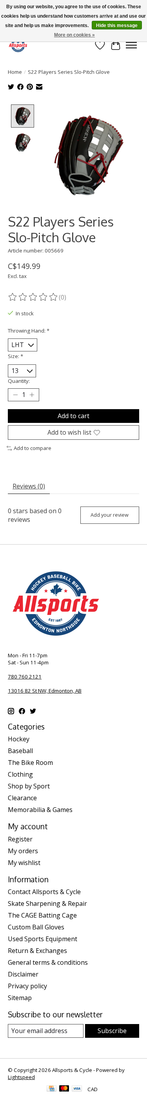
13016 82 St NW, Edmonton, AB (45, 690)
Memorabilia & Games (40, 809)
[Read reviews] (33, 297)
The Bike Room (30, 762)
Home (15, 71)
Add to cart (73, 416)
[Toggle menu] (131, 45)
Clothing (20, 774)
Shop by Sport (29, 786)
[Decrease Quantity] (15, 395)
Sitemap (20, 997)
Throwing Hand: (28, 330)
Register (20, 839)
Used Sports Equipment (42, 939)
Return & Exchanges (37, 950)
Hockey (18, 739)
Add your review (110, 514)
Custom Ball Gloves (36, 927)
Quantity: (19, 380)
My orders (23, 851)
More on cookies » (74, 35)
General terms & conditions (48, 962)
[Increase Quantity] (32, 395)
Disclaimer (23, 974)
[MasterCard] (64, 1089)
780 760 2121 (25, 676)
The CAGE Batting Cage (42, 915)
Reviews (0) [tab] (29, 486)
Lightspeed (21, 1077)
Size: (15, 356)
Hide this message (117, 25)
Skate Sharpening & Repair (47, 903)
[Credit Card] (51, 1089)
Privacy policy (27, 986)
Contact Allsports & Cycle (44, 891)
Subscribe (112, 1030)
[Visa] (77, 1089)
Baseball (20, 750)
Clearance (22, 798)
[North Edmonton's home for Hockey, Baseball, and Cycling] (18, 45)
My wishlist (24, 862)
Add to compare (32, 448)
